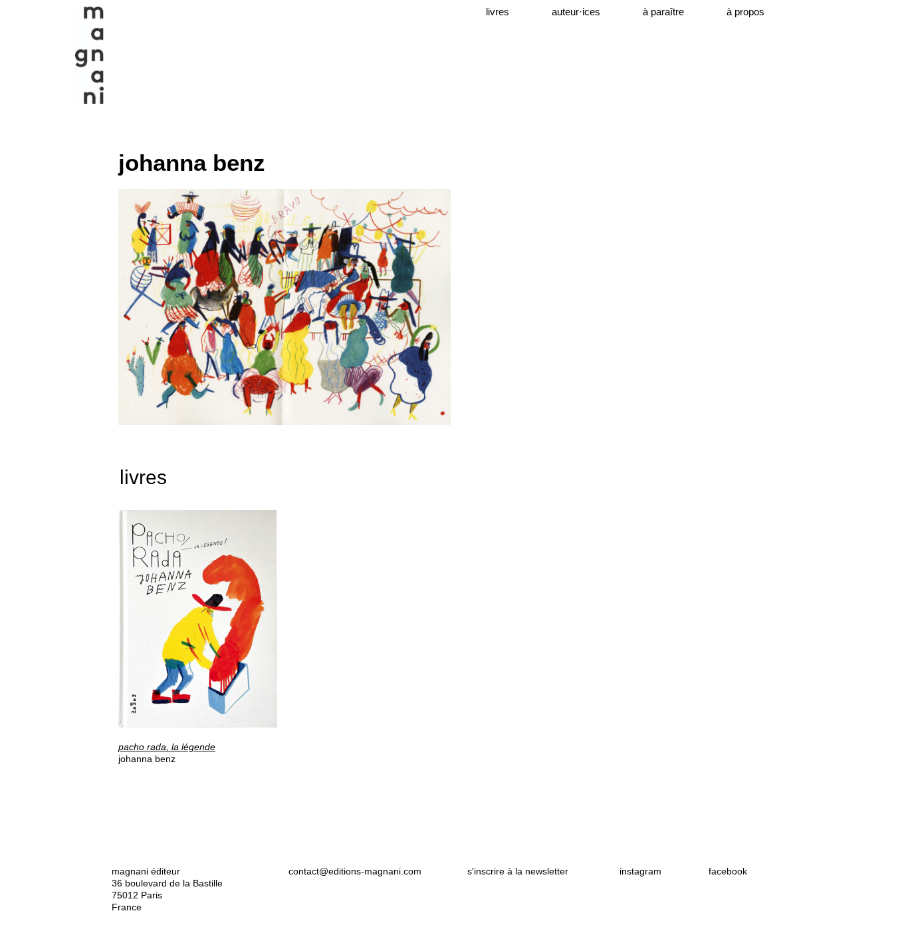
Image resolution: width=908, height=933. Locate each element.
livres (497, 12)
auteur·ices (576, 12)
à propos (745, 12)
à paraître (663, 12)
